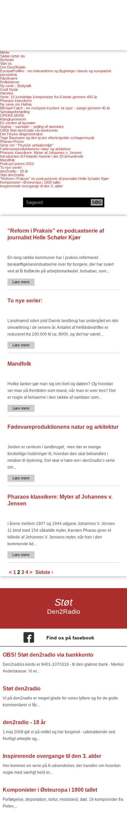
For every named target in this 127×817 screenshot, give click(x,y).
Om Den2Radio (12, 67)
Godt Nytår (9, 89)
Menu (4, 52)
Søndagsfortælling (15, 112)
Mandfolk (7, 160)
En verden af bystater (18, 123)
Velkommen (63, 20)
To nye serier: (11, 167)
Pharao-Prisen (12, 141)
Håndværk (9, 78)
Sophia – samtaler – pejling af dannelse (32, 127)
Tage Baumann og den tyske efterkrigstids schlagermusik (47, 138)
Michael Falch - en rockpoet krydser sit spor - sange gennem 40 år (55, 108)
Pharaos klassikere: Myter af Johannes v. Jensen (41, 153)
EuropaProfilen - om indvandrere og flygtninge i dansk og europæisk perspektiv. (55, 73)
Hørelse (6, 93)
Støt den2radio (12, 175)
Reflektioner (10, 82)
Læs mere (21, 282)
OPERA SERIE (12, 115)
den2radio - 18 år (14, 171)
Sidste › (44, 572)
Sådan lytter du (12, 56)
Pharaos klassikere (16, 101)
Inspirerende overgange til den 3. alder (31, 186)
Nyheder (7, 60)
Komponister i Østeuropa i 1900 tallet (30, 182)
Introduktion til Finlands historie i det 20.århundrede (41, 156)
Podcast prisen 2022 (17, 164)
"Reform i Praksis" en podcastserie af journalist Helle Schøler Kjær (54, 179)
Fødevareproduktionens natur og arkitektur (35, 149)
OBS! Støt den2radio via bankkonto (29, 130)
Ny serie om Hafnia (15, 104)
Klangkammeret (13, 119)
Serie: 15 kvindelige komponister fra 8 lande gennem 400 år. (49, 97)
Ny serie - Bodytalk (15, 86)
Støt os (6, 63)
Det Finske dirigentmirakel (21, 134)
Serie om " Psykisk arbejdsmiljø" (26, 145)
